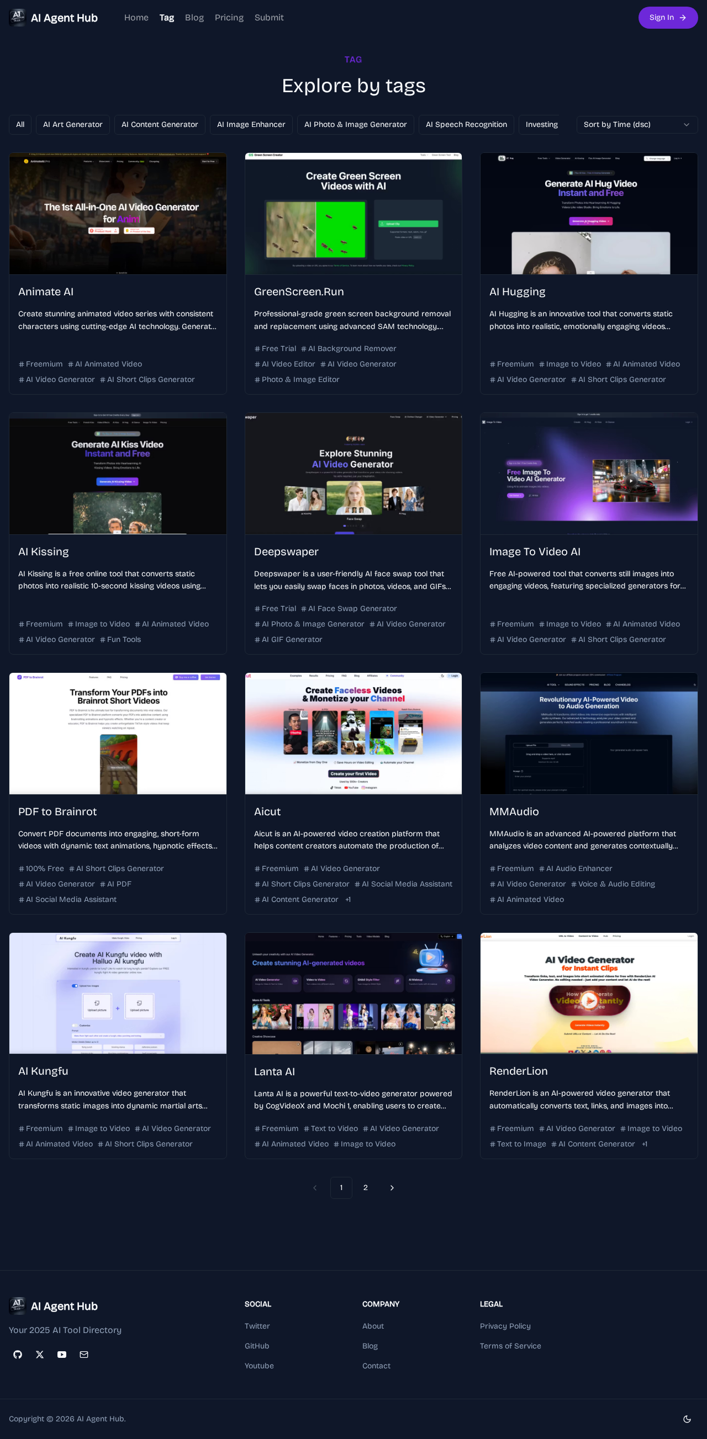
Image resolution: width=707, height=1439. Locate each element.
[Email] (84, 1354)
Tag (167, 17)
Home (136, 17)
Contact (376, 1366)
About (373, 1326)
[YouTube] (62, 1354)
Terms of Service (510, 1346)
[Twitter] (40, 1354)
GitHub (257, 1346)
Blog (194, 17)
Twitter (257, 1326)
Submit (269, 17)
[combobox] (637, 125)
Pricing (229, 17)
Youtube (259, 1366)
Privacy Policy (505, 1326)
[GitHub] (18, 1354)
